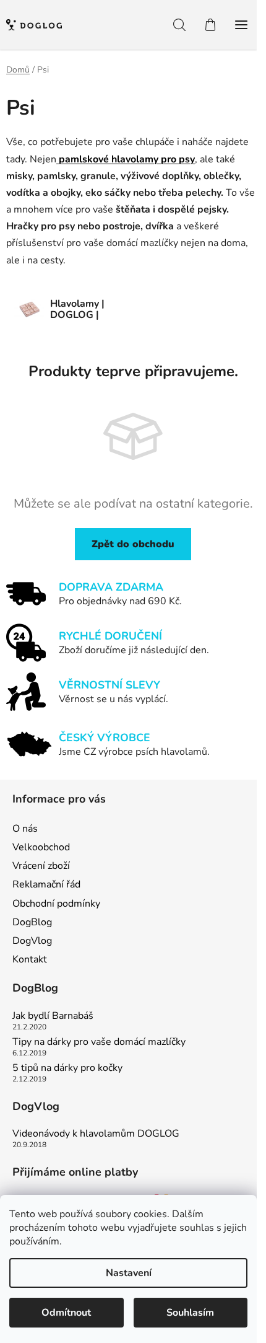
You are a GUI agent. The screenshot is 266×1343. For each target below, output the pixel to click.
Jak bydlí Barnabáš (52, 1016)
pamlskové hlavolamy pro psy (125, 159)
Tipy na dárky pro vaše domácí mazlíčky (99, 1042)
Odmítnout (66, 1312)
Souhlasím (190, 1312)
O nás (25, 828)
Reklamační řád (46, 884)
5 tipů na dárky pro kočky (67, 1068)
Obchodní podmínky (56, 903)
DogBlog (32, 922)
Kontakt (29, 959)
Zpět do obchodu (133, 544)
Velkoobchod (41, 847)
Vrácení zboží (41, 866)
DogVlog (32, 941)
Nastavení (129, 1273)
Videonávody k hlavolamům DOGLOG (95, 1134)
